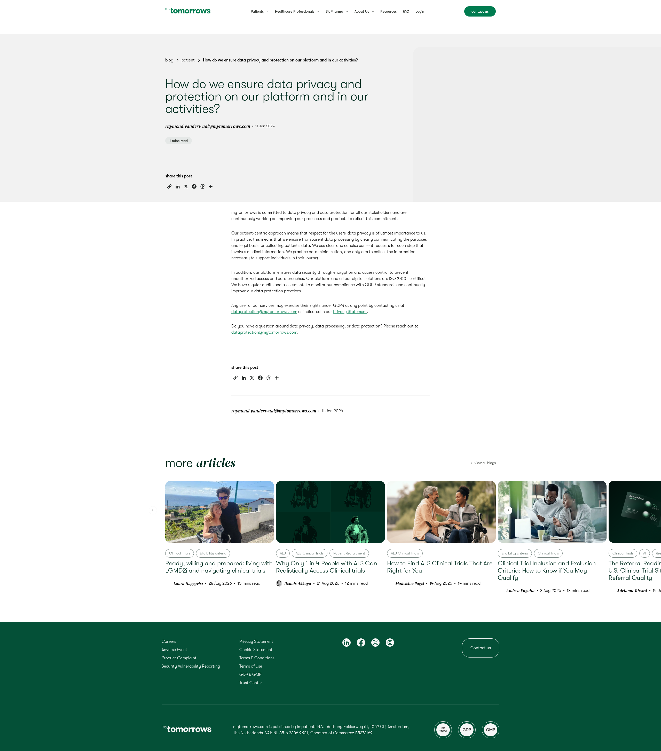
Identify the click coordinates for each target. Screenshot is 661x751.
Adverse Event (174, 649)
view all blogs (485, 463)
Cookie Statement (255, 649)
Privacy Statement (350, 311)
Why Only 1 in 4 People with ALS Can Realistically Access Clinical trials (326, 567)
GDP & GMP (250, 674)
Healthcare (294, 11)
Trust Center (250, 682)
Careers (169, 641)
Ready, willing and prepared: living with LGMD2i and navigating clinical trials (219, 567)
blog (169, 60)
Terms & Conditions (256, 658)
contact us (480, 11)
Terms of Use (250, 666)
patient (188, 60)
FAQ (406, 11)
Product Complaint (179, 658)
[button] (508, 510)
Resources (388, 11)
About (362, 11)
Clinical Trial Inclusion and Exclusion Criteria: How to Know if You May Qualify (547, 570)
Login (419, 11)
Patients (257, 11)
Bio (334, 11)
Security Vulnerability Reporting (191, 666)
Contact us (480, 648)
